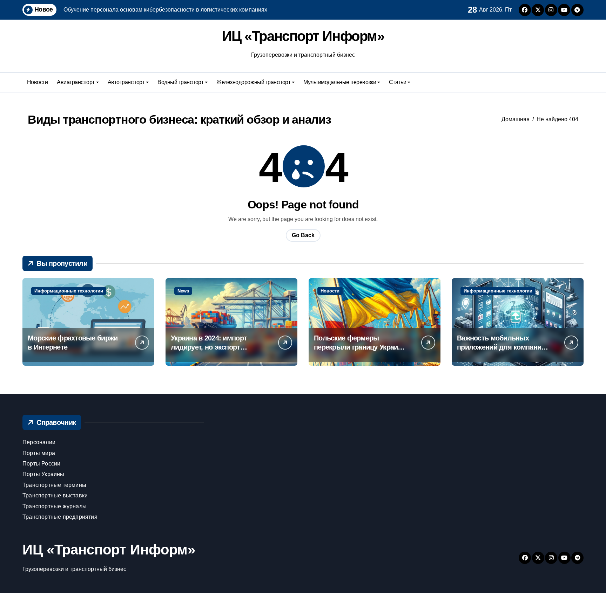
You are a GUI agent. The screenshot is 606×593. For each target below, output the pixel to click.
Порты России (41, 464)
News (183, 291)
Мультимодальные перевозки (339, 82)
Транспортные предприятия (59, 517)
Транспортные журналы (54, 506)
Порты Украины (43, 474)
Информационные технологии (68, 291)
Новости (37, 82)
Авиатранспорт (76, 82)
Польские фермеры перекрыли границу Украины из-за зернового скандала (361, 347)
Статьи (397, 82)
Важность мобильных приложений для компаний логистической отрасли (501, 347)
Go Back (303, 235)
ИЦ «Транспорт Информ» (303, 36)
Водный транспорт (180, 82)
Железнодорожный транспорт (253, 82)
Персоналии (38, 442)
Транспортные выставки (55, 495)
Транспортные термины (54, 485)
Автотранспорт (126, 82)
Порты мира (38, 453)
